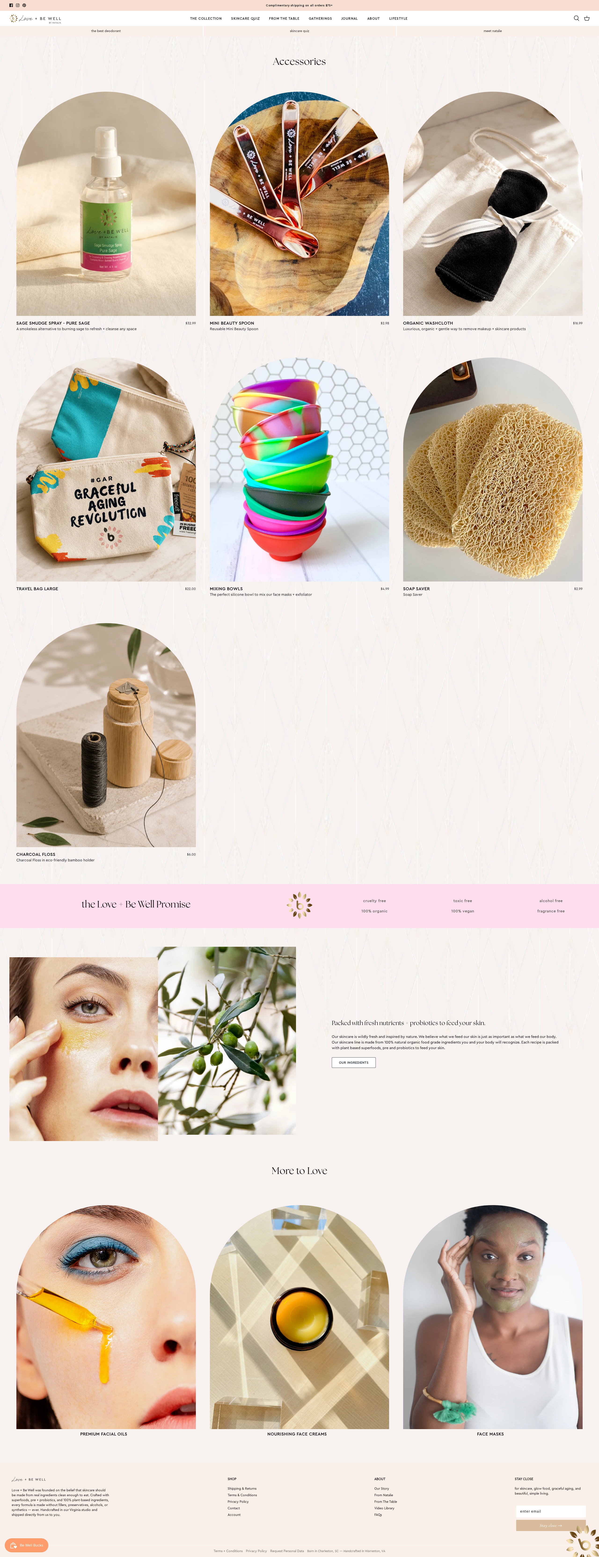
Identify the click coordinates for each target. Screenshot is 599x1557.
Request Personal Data (287, 1551)
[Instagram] (17, 5)
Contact (234, 1508)
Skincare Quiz (245, 18)
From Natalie (383, 1495)
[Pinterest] (24, 5)
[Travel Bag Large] (106, 470)
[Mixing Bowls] (299, 470)
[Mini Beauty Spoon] (299, 204)
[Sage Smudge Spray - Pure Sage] (106, 204)
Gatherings (320, 18)
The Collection (206, 18)
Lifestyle (398, 18)
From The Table (385, 1501)
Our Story (381, 1488)
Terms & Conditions (242, 1495)
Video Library (384, 1508)
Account (234, 1515)
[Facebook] (11, 5)
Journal (349, 18)
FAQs (378, 1515)
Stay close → (551, 1525)
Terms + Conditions (228, 1551)
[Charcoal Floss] (106, 735)
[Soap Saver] (493, 470)
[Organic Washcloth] (493, 204)
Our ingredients (354, 1062)
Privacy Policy (238, 1501)
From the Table (284, 18)
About (373, 18)
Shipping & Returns (242, 1488)
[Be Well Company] (35, 19)
